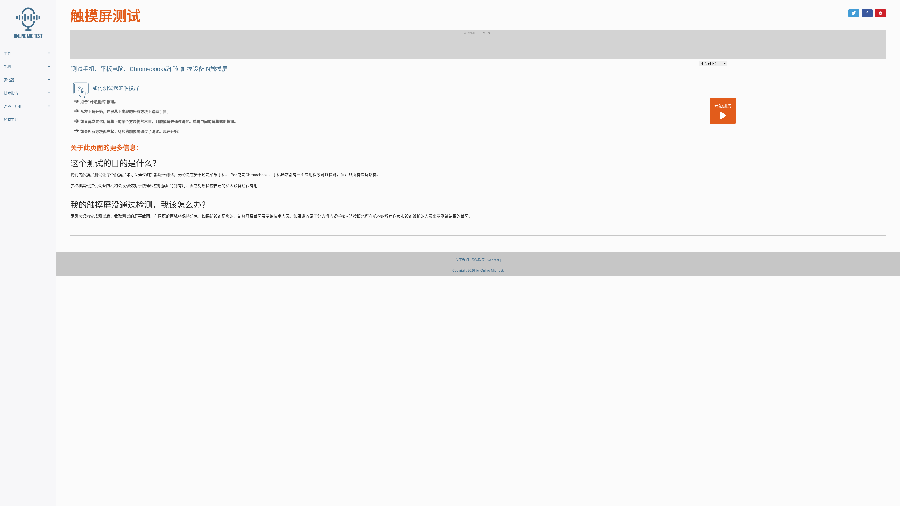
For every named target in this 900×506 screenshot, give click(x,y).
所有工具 (11, 120)
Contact (493, 260)
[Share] (867, 13)
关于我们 (462, 260)
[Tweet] (854, 13)
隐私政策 (478, 260)
